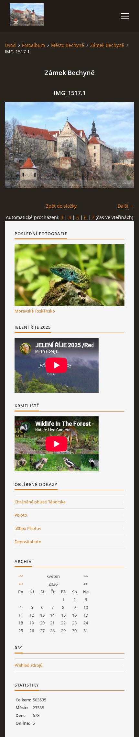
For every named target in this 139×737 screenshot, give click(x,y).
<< (20, 576)
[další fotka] (123, 145)
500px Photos (28, 528)
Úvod (10, 45)
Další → (126, 206)
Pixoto (21, 515)
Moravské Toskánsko (35, 311)
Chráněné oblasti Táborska (40, 502)
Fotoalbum (33, 45)
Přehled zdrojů (29, 665)
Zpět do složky (61, 206)
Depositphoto (28, 541)
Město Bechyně (67, 45)
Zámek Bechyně (107, 45)
